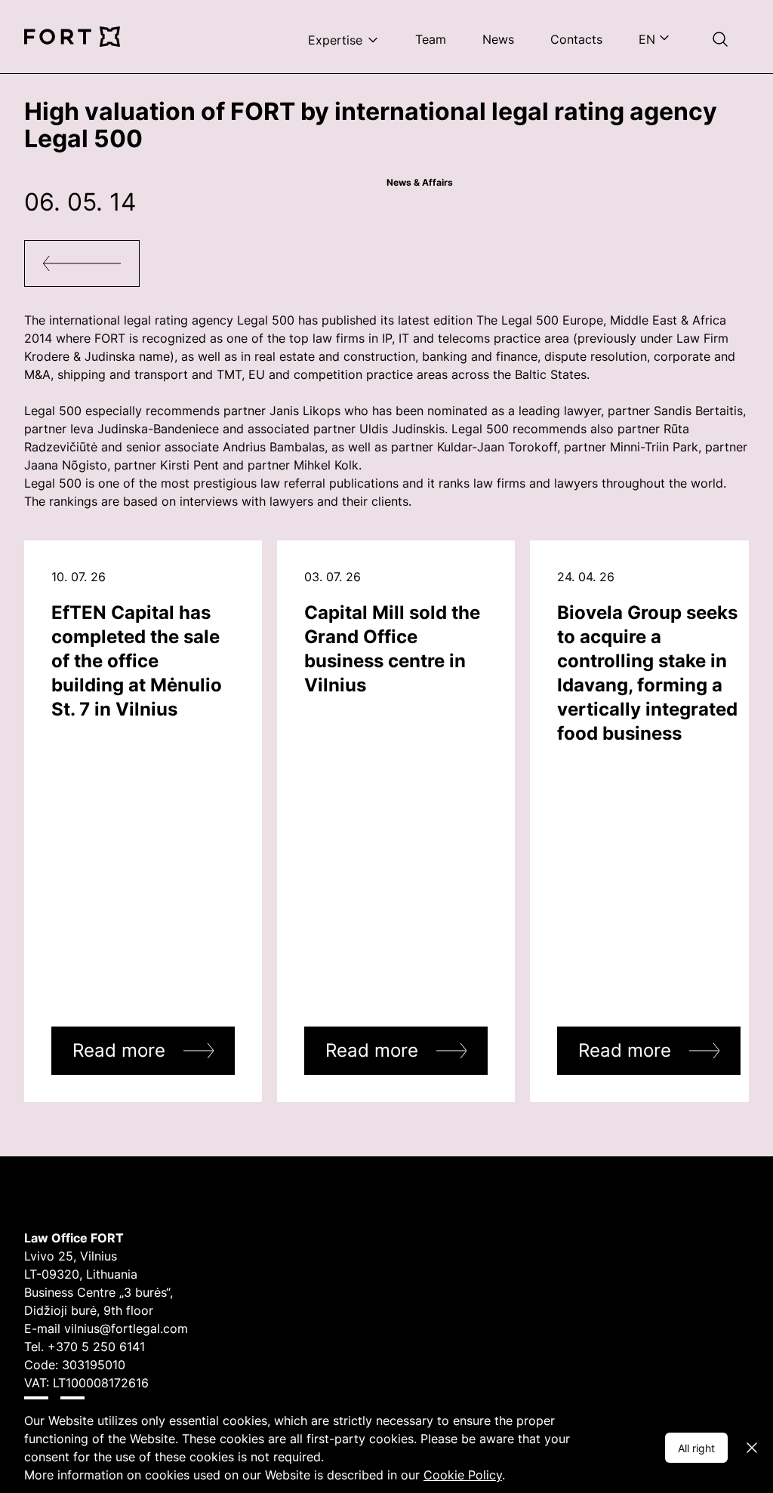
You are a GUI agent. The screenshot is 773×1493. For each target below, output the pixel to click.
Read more (118, 1050)
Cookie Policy (462, 1474)
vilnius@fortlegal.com (126, 1328)
